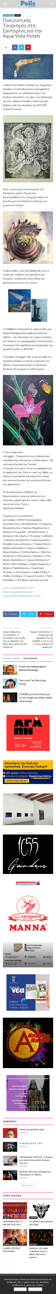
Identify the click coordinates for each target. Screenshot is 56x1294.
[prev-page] (4, 708)
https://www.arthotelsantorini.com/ (22, 595)
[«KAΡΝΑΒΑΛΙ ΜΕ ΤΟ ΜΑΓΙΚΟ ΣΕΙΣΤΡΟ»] (15, 1210)
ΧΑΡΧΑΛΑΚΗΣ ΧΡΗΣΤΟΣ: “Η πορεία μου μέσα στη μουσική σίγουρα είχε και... (36, 1160)
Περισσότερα (30, 658)
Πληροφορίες (35, 1289)
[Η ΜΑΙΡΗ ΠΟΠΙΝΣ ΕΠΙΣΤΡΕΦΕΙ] (15, 1237)
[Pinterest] (28, 47)
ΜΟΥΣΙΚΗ (7, 701)
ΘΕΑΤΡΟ (7, 1218)
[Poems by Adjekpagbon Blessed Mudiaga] (10, 670)
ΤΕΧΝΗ (17, 15)
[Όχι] (52, 1284)
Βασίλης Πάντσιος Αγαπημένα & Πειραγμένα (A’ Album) (35, 1173)
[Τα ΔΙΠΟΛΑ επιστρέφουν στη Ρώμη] (41, 1210)
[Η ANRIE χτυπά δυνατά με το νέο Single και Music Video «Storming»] (10, 697)
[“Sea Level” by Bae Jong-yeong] (10, 684)
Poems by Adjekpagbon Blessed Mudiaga (32, 668)
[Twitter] (21, 47)
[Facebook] (15, 47)
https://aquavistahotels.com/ (18, 591)
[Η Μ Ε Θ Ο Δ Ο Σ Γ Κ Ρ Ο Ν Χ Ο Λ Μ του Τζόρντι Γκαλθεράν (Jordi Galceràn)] (10, 1147)
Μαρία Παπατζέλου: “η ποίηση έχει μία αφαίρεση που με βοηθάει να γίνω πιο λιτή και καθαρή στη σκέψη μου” (41, 639)
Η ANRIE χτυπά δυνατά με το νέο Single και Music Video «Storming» (35, 697)
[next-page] (9, 708)
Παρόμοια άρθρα (12, 658)
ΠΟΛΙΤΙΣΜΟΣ (8, 15)
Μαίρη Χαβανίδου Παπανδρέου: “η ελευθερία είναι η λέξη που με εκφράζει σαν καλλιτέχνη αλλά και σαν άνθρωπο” (15, 639)
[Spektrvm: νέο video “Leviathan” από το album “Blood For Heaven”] (41, 1237)
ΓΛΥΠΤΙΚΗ (33, 1218)
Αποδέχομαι (20, 1289)
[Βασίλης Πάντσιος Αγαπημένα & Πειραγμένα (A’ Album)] (10, 1175)
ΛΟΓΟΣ (6, 673)
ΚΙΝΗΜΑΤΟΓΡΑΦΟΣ (11, 1244)
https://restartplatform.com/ (18, 587)
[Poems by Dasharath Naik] (10, 1133)
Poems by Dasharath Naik (32, 1129)
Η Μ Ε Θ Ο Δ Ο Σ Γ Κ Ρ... (31, 1143)
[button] (4, 4)
